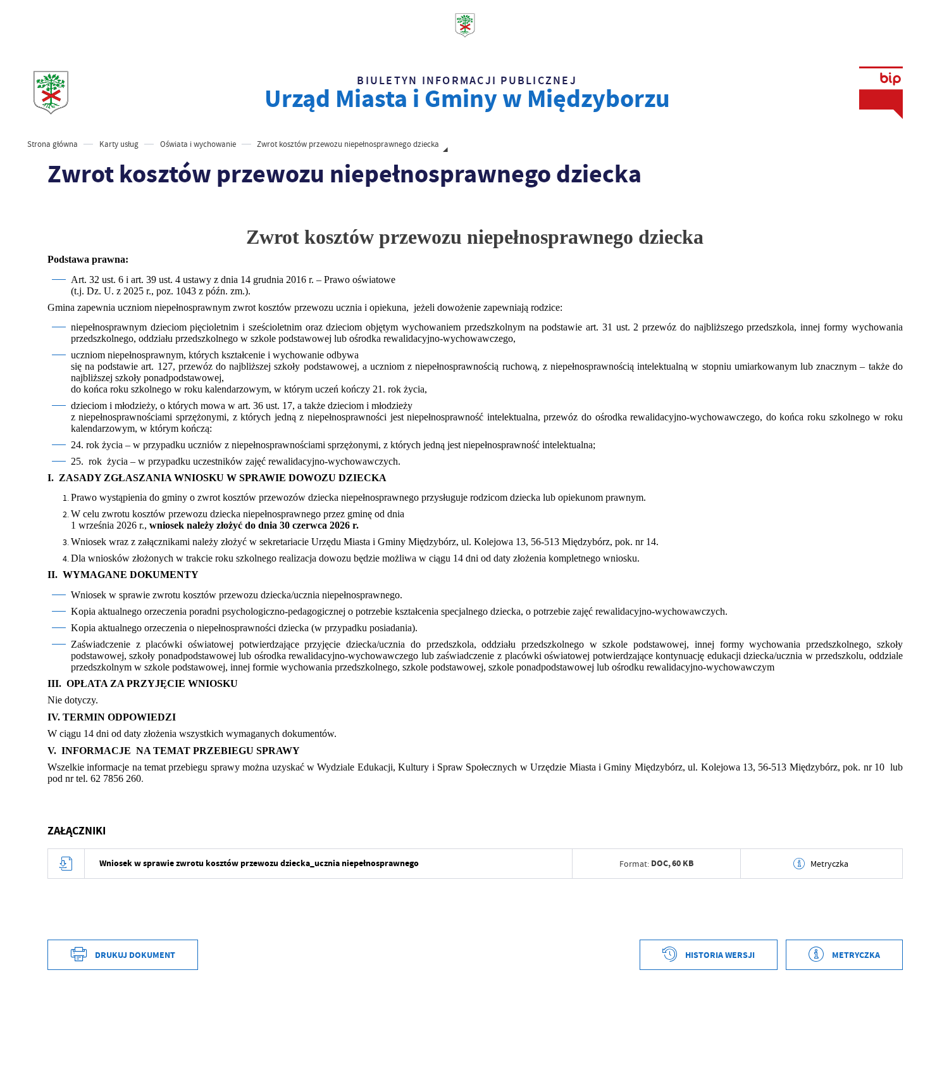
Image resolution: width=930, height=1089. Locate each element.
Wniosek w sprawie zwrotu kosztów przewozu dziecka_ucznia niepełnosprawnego (259, 863)
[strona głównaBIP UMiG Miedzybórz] (51, 92)
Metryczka (829, 863)
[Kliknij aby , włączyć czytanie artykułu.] (56, 209)
